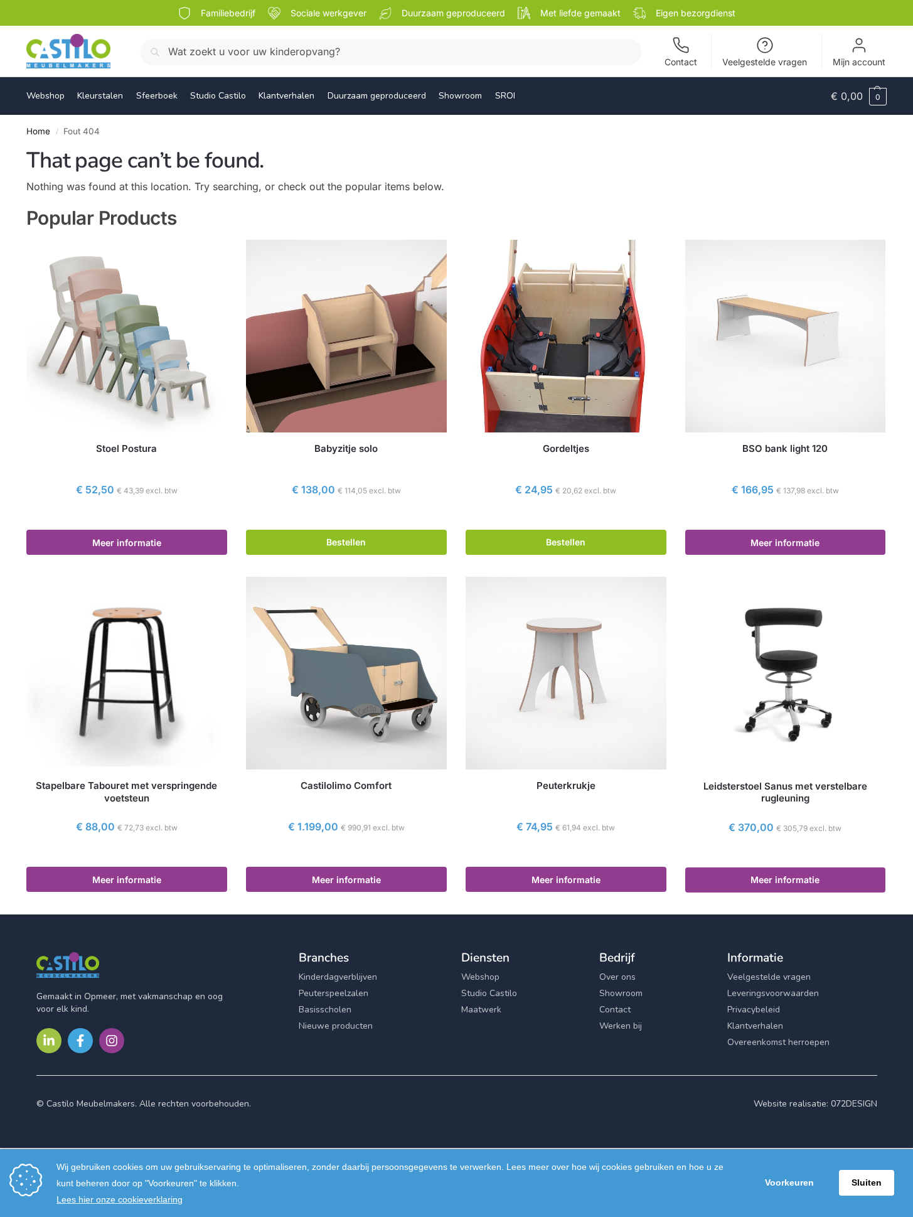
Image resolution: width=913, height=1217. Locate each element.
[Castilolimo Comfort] (346, 673)
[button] (859, 96)
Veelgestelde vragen (764, 61)
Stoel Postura (126, 448)
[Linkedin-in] (48, 1040)
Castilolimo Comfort (346, 785)
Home (38, 131)
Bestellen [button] (346, 542)
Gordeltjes (566, 448)
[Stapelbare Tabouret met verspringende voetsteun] (126, 673)
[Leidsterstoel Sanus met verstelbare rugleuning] (785, 673)
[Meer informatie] (126, 517)
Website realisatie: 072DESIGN (815, 1104)
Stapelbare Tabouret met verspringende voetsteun (126, 792)
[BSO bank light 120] (785, 336)
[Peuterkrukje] (566, 673)
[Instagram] (111, 1040)
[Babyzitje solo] (346, 336)
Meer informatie (126, 542)
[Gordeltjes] (566, 336)
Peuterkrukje (566, 785)
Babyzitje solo (346, 448)
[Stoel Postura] (126, 336)
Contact (681, 61)
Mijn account (859, 61)
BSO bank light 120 (785, 448)
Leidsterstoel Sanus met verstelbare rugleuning (785, 792)
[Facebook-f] (80, 1040)
